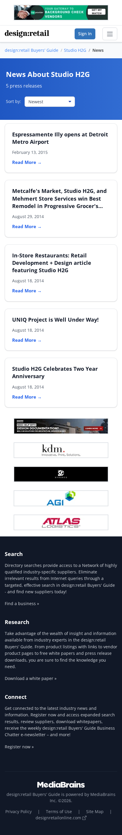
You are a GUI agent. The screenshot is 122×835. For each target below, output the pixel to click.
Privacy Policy (18, 811)
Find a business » (22, 603)
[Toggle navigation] (109, 34)
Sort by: (13, 101)
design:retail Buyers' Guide (31, 50)
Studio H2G (75, 50)
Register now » (19, 746)
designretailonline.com (59, 818)
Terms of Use (59, 811)
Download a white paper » (31, 678)
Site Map (95, 811)
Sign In (85, 33)
